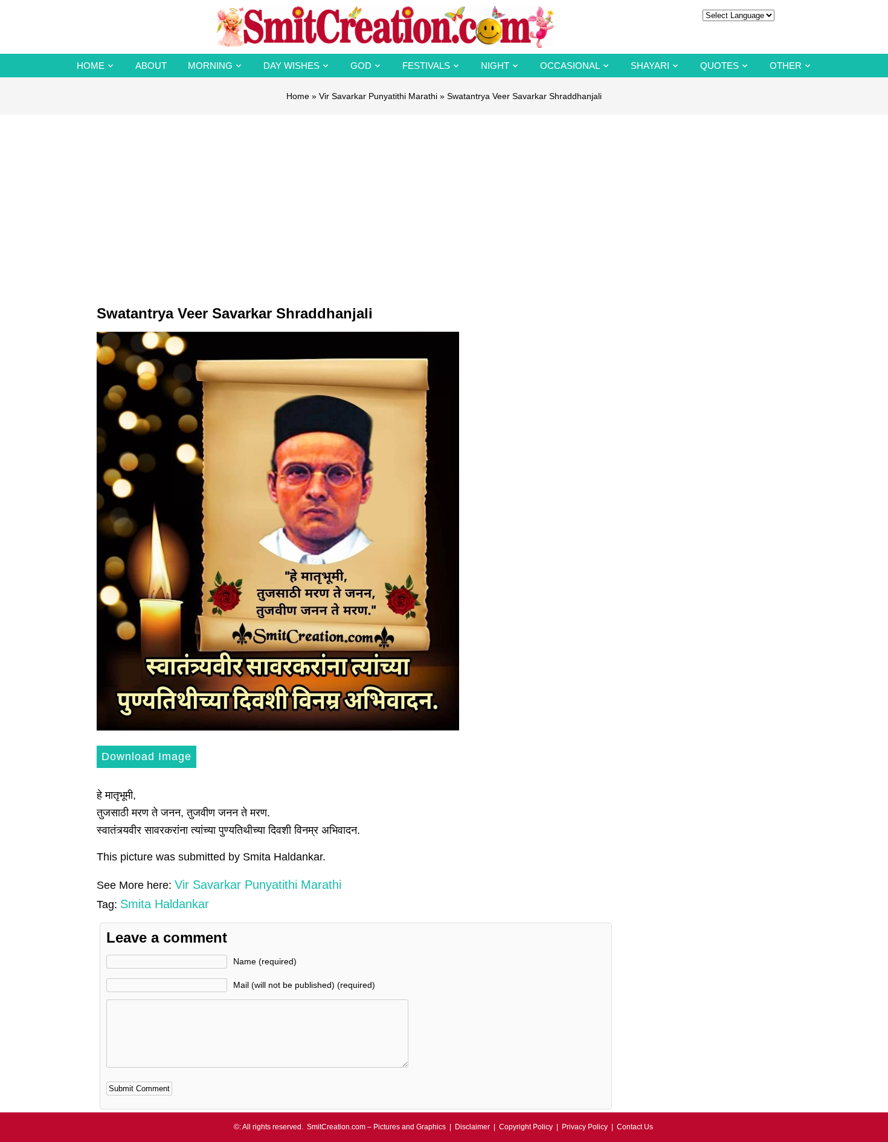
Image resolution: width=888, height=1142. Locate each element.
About (151, 65)
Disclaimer (472, 1127)
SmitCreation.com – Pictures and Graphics (376, 1127)
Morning (210, 65)
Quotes (719, 65)
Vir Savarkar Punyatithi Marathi (378, 96)
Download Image (146, 756)
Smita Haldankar (164, 904)
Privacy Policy (585, 1127)
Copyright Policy (526, 1127)
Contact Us (635, 1127)
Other (786, 65)
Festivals (426, 65)
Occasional (570, 65)
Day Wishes (291, 65)
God (361, 65)
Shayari (650, 65)
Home (91, 65)
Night (495, 65)
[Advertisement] (444, 205)
